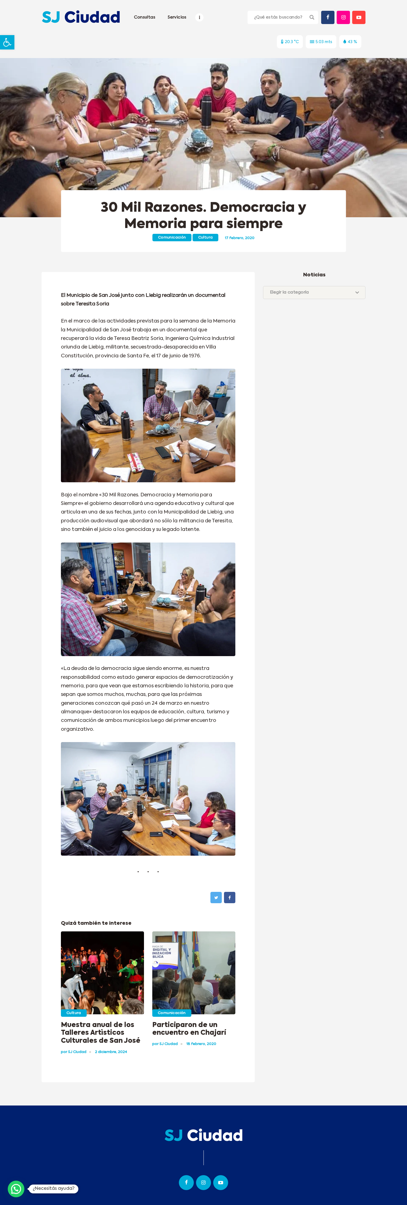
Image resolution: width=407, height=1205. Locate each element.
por (73, 1052)
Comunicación (172, 237)
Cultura (205, 237)
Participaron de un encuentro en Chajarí (189, 1029)
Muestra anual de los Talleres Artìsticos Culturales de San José (100, 1033)
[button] (7, 42)
